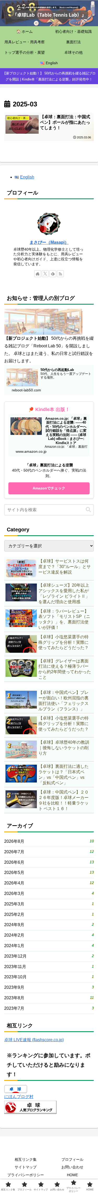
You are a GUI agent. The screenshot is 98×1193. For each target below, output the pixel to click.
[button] (88, 510)
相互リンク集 (26, 1159)
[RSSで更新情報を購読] (60, 273)
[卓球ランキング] (30, 1107)
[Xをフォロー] (45, 273)
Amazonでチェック (49, 488)
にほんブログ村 (18, 1096)
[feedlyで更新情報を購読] (52, 273)
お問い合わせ (72, 1167)
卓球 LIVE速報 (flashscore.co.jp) (34, 1040)
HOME (72, 1175)
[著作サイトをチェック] (37, 273)
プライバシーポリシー (25, 1175)
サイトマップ (26, 1167)
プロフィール (72, 1159)
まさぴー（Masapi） (49, 242)
